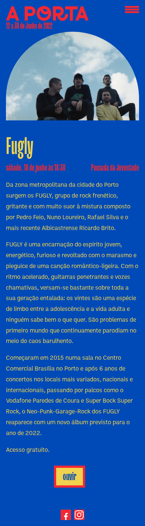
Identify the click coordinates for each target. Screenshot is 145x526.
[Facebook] (66, 515)
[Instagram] (79, 515)
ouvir (70, 476)
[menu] (132, 10)
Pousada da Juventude (115, 168)
